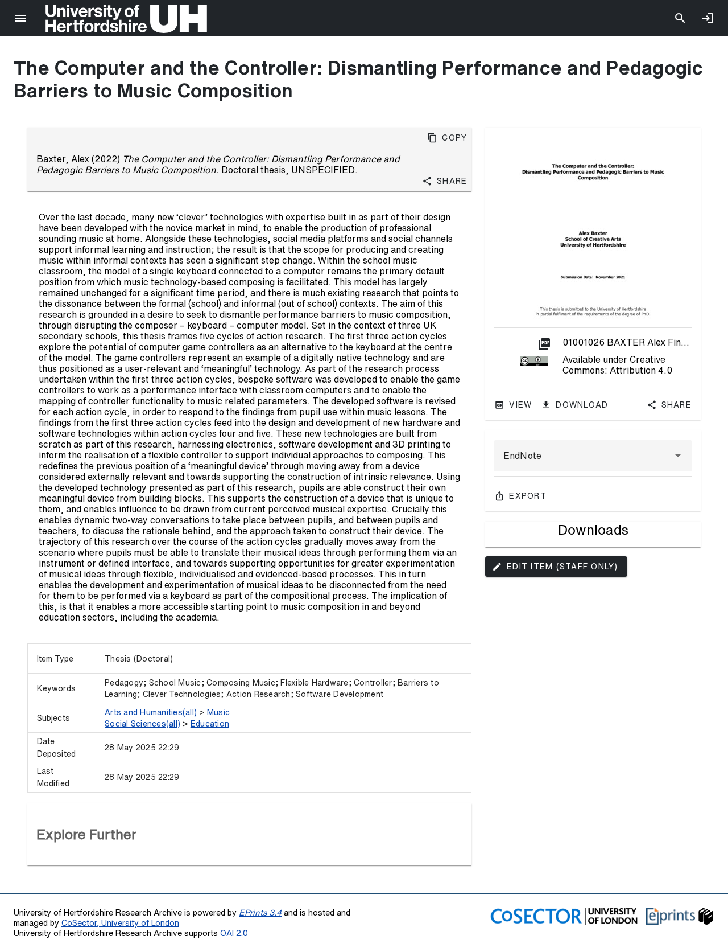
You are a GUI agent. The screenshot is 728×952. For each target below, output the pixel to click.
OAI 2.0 (234, 933)
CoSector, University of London (120, 922)
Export (528, 496)
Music (218, 712)
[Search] (680, 18)
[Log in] (707, 18)
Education (210, 724)
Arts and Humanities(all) (151, 712)
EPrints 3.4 (260, 912)
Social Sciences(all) (142, 724)
